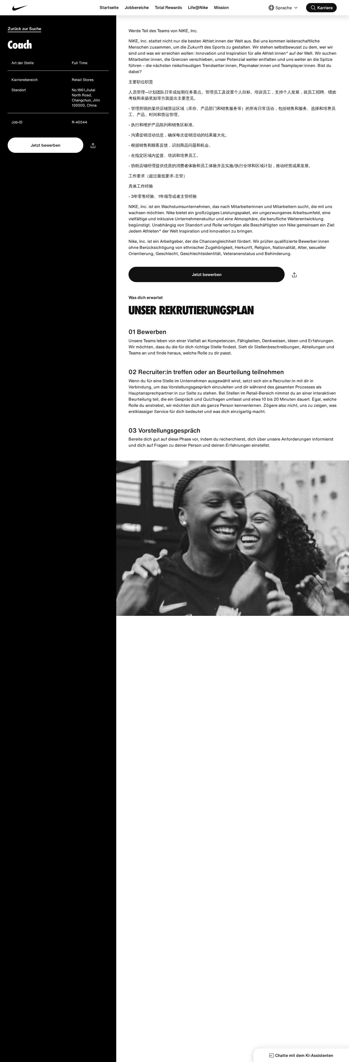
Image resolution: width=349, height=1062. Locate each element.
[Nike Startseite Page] (39, 8)
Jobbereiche (137, 7)
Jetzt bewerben (45, 145)
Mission (221, 7)
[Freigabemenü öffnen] (93, 145)
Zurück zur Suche (24, 29)
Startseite (109, 7)
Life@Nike (198, 7)
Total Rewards (168, 7)
